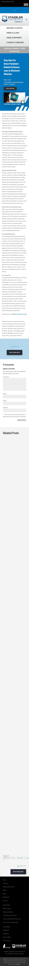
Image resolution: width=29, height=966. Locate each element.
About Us (5, 883)
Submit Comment (22, 420)
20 (21, 858)
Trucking (11, 491)
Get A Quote (6, 905)
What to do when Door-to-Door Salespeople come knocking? (14, 737)
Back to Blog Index (10, 88)
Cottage (15, 448)
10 (18, 858)
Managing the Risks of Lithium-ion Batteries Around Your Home (13, 696)
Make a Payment (14, 38)
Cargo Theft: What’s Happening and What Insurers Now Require (12, 484)
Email (5, 400)
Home (4, 880)
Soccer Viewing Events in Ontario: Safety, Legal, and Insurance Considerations (14, 655)
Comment (6, 377)
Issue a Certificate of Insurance (12, 919)
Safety (6, 84)
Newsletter (6, 897)
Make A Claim (7, 908)
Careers (5, 900)
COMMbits (17, 964)
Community (7, 661)
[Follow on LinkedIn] (24, 2)
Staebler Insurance (14, 788)
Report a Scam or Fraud (20, 314)
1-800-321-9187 (10, 1)
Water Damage (14, 449)
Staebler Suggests (13, 572)
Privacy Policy (7, 937)
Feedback (6, 933)
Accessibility (6, 927)
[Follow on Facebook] (19, 2)
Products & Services (8, 887)
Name (5, 393)
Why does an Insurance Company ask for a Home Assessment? (14, 526)
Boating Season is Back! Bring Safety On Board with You (13, 824)
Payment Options (8, 912)
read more (21, 468)
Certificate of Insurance (10, 915)
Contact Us (6, 930)
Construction (16, 701)
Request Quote (1, 956)
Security (12, 84)
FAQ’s (5, 890)
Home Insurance (17, 82)
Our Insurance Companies (10, 922)
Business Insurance (17, 489)
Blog (4, 893)
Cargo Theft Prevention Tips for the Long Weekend (13, 781)
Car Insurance (16, 616)
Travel (21, 788)
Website (5, 407)
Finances (15, 742)
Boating (14, 829)
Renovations (13, 532)
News (21, 616)
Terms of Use (6, 940)
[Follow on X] (21, 2)
